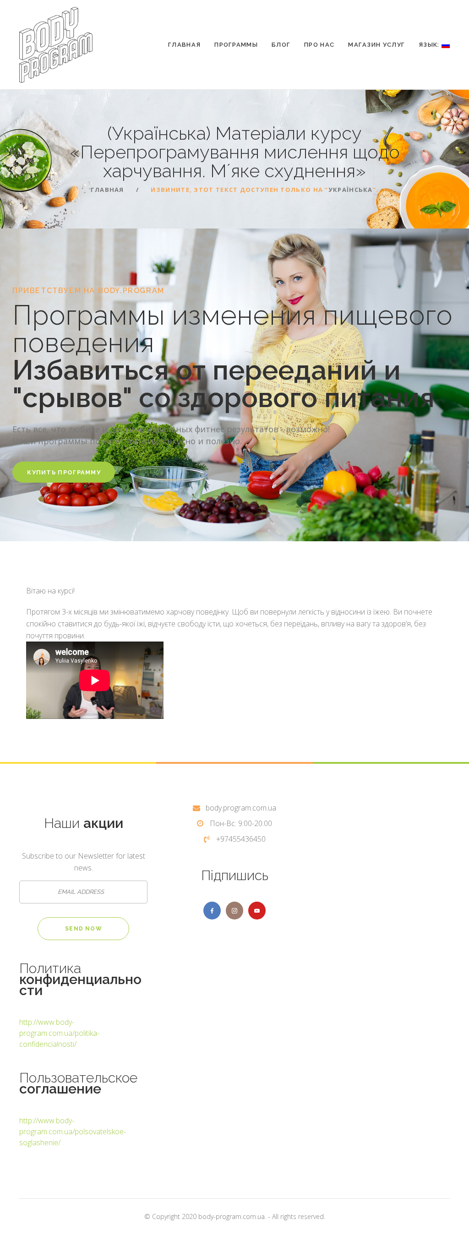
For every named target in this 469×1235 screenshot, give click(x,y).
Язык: (430, 44)
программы (236, 44)
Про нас (319, 44)
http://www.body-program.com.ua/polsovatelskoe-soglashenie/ (72, 1131)
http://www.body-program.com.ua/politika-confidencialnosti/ (59, 1033)
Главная (184, 44)
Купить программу (64, 472)
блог (281, 44)
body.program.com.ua (241, 808)
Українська (350, 189)
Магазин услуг (376, 44)
